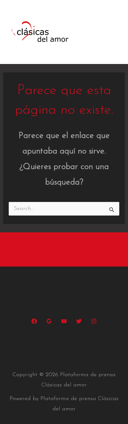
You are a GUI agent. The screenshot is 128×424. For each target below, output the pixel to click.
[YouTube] (64, 321)
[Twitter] (79, 321)
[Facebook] (34, 321)
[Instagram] (94, 321)
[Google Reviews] (49, 321)
